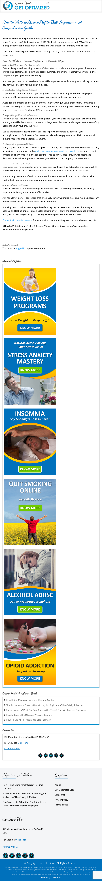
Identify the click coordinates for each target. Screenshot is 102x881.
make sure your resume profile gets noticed (57, 151)
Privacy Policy (61, 799)
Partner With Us (12, 748)
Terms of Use (61, 804)
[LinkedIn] (51, 757)
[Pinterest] (61, 757)
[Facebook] (40, 757)
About (58, 784)
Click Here (23, 742)
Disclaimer (60, 794)
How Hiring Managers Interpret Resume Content (30, 700)
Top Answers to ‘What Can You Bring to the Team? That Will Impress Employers (46, 710)
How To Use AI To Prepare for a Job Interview (28, 719)
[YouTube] (56, 757)
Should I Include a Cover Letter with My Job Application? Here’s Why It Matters (45, 705)
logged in (20, 248)
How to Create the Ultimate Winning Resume (29, 715)
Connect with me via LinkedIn (17, 220)
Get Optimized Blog (65, 789)
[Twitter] (45, 757)
